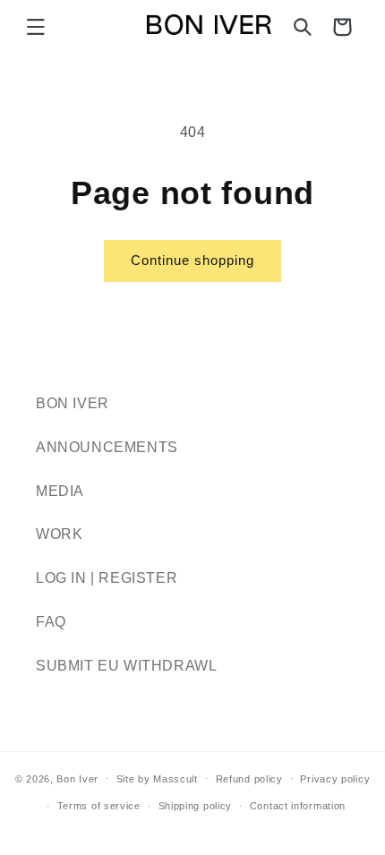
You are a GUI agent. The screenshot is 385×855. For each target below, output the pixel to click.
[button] (36, 27)
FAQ (51, 621)
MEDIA (60, 491)
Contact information (298, 805)
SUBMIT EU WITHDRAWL (126, 665)
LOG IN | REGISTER (106, 578)
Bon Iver (77, 778)
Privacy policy (335, 779)
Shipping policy (195, 805)
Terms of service (99, 805)
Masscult (175, 778)
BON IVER (72, 403)
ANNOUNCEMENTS (107, 447)
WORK (59, 534)
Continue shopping (192, 260)
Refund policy (249, 779)
